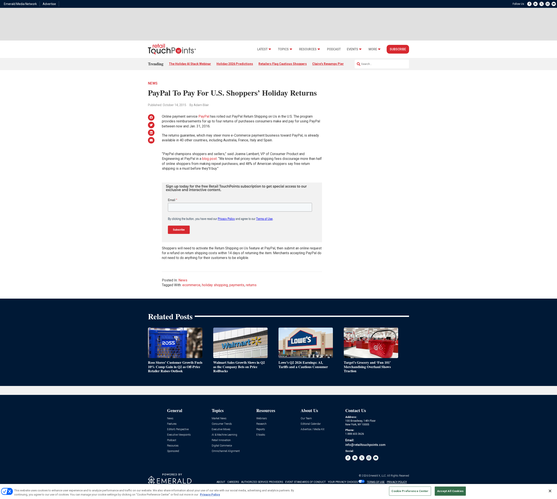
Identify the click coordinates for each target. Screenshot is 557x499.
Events (352, 49)
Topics (283, 49)
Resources (308, 49)
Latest (262, 49)
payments (236, 285)
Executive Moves (221, 429)
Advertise (49, 3)
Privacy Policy (210, 494)
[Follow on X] (541, 4)
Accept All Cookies (450, 491)
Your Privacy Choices (343, 482)
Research (261, 424)
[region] (278, 491)
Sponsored (173, 451)
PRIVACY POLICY (397, 482)
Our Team (306, 418)
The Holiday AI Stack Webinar (190, 64)
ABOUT (220, 482)
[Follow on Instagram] (547, 4)
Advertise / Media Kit (312, 429)
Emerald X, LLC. (377, 475)
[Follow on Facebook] (529, 4)
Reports (260, 429)
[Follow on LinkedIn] (535, 4)
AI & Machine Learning (224, 434)
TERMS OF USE (376, 482)
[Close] (550, 491)
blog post (209, 159)
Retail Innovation (221, 440)
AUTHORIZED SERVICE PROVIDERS (262, 482)
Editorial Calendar (311, 424)
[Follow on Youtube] (554, 4)
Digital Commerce (222, 445)
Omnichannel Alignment (226, 451)
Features (172, 424)
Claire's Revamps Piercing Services (337, 64)
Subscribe (398, 49)
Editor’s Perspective (178, 429)
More (373, 49)
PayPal (203, 116)
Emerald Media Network (20, 3)
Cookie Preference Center (409, 491)
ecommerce (191, 285)
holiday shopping (215, 285)
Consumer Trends (222, 424)
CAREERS (233, 482)
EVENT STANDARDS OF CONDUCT (305, 482)
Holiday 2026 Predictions (234, 64)
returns (251, 285)
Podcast (334, 49)
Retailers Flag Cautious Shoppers (282, 64)
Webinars (261, 418)
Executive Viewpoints (179, 434)
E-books (260, 434)
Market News (219, 418)
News (153, 83)
